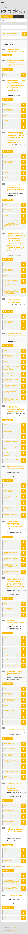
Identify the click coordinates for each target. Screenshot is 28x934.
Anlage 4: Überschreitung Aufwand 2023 (10, 386)
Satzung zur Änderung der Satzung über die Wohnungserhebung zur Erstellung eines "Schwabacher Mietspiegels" (15, 187)
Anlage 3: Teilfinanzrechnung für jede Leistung (11, 380)
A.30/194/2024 (8, 345)
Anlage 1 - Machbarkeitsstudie (11, 771)
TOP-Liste (18, 16)
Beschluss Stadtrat (8, 821)
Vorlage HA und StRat (9, 743)
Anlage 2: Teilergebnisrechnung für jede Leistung (11, 374)
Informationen (7, 27)
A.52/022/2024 (8, 738)
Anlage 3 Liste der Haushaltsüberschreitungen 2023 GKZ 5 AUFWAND (10, 565)
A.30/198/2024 (8, 151)
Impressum (17, 927)
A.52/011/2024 (8, 683)
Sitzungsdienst (19, 925)
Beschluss (6, 115)
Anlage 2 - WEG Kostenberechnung (8, 716)
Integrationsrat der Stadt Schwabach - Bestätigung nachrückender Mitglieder (14, 300)
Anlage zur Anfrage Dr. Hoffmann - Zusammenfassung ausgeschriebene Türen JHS (11, 881)
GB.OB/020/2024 (9, 870)
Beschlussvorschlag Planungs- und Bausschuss (11, 761)
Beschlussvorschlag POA (10, 810)
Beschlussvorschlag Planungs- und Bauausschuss (11, 700)
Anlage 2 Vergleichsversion (10, 659)
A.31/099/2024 (8, 845)
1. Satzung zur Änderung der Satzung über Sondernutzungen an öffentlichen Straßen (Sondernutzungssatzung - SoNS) (11, 283)
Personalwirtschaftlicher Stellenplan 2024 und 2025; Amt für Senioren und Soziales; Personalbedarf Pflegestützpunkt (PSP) (16, 787)
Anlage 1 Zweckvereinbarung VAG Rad (11, 654)
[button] (24, 34)
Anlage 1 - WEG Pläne (9, 710)
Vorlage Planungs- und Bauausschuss (9, 749)
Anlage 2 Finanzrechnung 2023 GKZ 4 (11, 502)
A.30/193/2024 (8, 537)
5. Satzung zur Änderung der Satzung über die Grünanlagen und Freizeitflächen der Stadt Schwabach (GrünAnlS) (11, 291)
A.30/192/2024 (8, 480)
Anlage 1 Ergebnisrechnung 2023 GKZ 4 (10, 496)
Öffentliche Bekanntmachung (10, 33)
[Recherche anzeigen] (2, 7)
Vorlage (5, 74)
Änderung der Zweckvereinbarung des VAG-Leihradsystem (15, 622)
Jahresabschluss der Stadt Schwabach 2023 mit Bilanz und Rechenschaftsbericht (16, 335)
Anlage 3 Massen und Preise (10, 665)
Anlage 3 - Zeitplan (8, 721)
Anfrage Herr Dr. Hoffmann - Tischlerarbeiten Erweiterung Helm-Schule (11, 888)
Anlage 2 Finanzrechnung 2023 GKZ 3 (11, 447)
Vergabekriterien (8, 860)
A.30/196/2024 (8, 598)
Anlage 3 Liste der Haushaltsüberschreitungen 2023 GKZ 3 (10, 454)
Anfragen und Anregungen (14, 866)
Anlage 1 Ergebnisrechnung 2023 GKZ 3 (10, 442)
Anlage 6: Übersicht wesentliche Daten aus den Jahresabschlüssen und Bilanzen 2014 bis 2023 (11, 398)
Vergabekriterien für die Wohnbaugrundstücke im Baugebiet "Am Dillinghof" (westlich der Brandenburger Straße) (15, 831)
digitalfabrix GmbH (14, 930)
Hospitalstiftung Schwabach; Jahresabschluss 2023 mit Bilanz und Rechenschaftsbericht (16, 468)
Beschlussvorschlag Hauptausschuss (8, 110)
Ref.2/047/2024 (8, 199)
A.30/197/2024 (8, 99)
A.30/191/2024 (8, 420)
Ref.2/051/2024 (8, 311)
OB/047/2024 (8, 55)
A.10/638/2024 (8, 69)
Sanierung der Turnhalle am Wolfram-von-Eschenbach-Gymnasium (15, 673)
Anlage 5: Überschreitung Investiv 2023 (10, 392)
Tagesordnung (6, 16)
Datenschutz (7, 929)
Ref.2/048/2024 (8, 259)
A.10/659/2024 (8, 800)
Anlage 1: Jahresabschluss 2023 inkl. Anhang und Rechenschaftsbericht (11, 368)
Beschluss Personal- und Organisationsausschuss (10, 816)
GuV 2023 (6, 126)
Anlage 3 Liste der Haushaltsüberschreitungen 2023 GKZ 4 (10, 509)
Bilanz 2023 (6, 120)
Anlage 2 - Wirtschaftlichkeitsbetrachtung (11, 777)
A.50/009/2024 (8, 633)
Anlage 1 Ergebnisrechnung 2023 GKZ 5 (10, 553)
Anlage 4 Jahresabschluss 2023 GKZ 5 (11, 572)
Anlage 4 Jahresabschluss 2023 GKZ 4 (11, 515)
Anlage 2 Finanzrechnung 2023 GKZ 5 (11, 559)
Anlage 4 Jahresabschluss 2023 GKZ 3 (11, 460)
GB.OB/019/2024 (9, 907)
